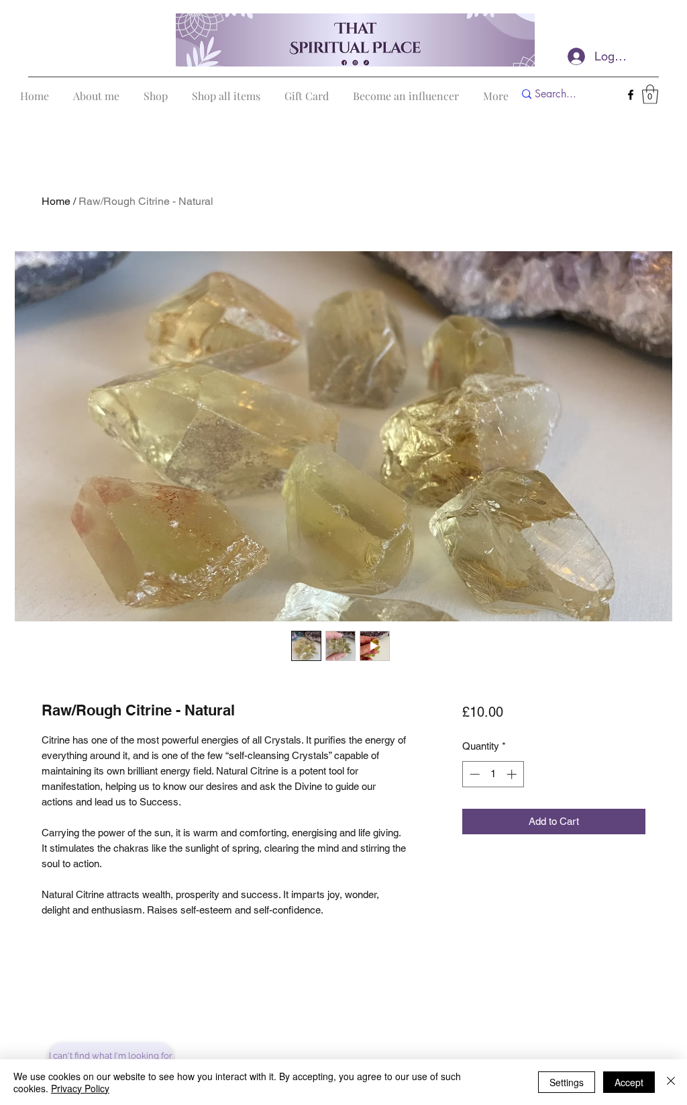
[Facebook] (630, 94)
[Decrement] (473, 774)
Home (56, 201)
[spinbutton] (493, 774)
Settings (566, 1082)
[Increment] (513, 774)
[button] (650, 94)
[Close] (671, 1082)
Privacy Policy (80, 1088)
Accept (629, 1082)
